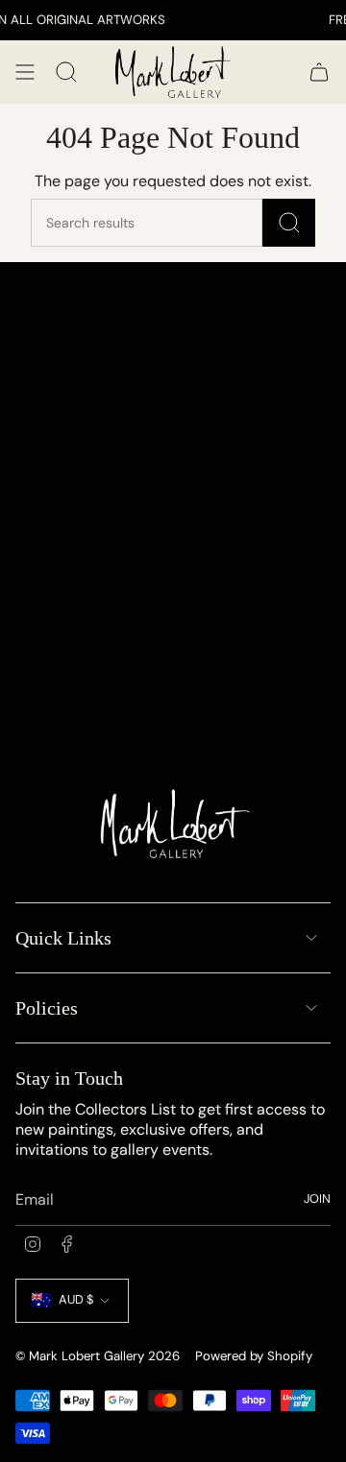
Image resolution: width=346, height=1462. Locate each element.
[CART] (319, 72)
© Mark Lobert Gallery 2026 (97, 1356)
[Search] (288, 223)
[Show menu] (25, 72)
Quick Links (63, 937)
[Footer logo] (173, 829)
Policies (46, 1008)
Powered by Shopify (253, 1356)
